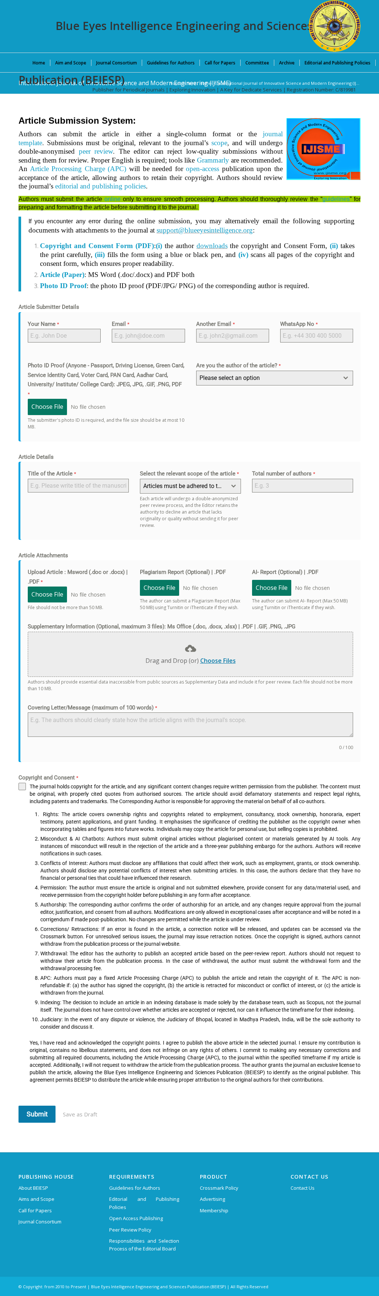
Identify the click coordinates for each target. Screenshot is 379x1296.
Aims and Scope (36, 1199)
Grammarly (213, 160)
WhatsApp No (299, 324)
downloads (212, 246)
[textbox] (268, 378)
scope (219, 143)
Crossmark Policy (219, 1188)
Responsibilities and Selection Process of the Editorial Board (144, 1244)
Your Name (43, 324)
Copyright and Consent (48, 777)
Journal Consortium (40, 1221)
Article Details (36, 457)
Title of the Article (52, 473)
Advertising (212, 1199)
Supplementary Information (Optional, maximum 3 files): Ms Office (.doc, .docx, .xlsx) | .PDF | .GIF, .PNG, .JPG (161, 626)
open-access (202, 169)
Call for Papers (35, 1210)
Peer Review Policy (130, 1229)
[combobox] (274, 378)
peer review (96, 151)
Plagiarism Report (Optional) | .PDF (183, 572)
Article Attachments (43, 555)
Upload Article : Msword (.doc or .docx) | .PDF (78, 577)
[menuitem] (39, 62)
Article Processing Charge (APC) (78, 169)
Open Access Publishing (136, 1218)
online (112, 199)
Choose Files (218, 661)
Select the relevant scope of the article (189, 473)
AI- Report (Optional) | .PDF (285, 572)
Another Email (215, 324)
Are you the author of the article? (238, 365)
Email (121, 324)
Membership (214, 1210)
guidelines (336, 199)
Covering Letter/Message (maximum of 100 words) (92, 707)
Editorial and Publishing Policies (144, 1203)
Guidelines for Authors (134, 1188)
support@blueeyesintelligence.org (205, 230)
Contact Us (303, 1188)
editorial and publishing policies (100, 186)
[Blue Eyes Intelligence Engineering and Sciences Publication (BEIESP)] (334, 26)
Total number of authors (283, 473)
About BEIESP (33, 1188)
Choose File (47, 407)
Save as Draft (80, 1114)
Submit (37, 1114)
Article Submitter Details (49, 307)
